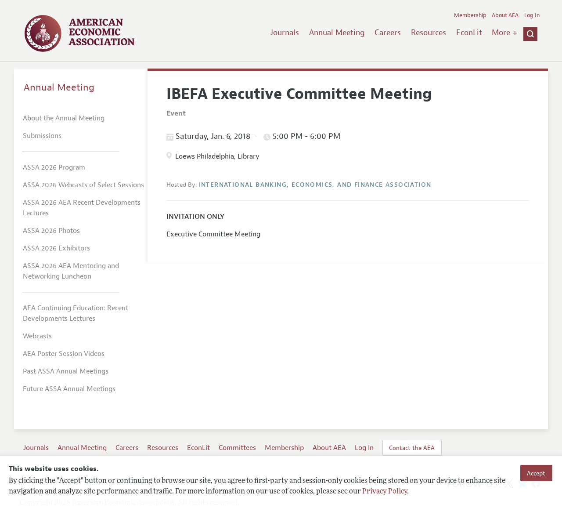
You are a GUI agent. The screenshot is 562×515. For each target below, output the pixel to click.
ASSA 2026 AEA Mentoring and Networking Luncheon (71, 271)
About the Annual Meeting (63, 118)
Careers (388, 32)
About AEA (505, 15)
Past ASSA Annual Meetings (65, 371)
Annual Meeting (337, 32)
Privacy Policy (384, 491)
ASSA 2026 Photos (51, 230)
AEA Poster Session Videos (63, 353)
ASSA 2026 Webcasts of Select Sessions (83, 185)
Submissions (42, 135)
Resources (428, 32)
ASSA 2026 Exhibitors (56, 248)
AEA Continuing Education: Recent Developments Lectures (75, 313)
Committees (237, 447)
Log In (532, 15)
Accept (536, 473)
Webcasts (37, 336)
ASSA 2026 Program (54, 167)
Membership (470, 15)
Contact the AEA (412, 448)
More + (504, 32)
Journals (284, 32)
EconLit (469, 32)
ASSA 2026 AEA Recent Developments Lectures (81, 208)
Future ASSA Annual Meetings (69, 388)
